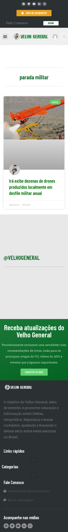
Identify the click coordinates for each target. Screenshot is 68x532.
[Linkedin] (39, 4)
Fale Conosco (17, 23)
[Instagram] (44, 4)
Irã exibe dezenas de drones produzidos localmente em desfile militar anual (32, 187)
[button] (5, 36)
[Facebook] (23, 4)
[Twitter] (29, 4)
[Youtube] (34, 4)
